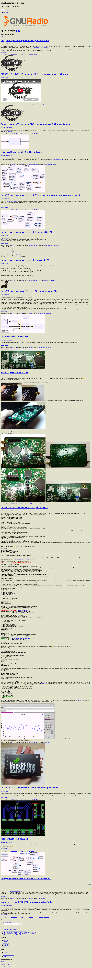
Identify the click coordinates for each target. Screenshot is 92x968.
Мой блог (3, 961)
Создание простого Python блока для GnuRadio (25, 40)
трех (7, 201)
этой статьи (44, 683)
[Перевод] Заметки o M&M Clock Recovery (23, 152)
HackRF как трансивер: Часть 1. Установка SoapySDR (29, 291)
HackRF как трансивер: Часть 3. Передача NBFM (26, 232)
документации (44, 47)
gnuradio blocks (51, 164)
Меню (2, 9)
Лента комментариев (8, 955)
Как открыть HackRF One (14, 372)
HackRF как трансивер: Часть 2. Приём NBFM (25, 260)
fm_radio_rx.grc (79, 700)
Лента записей (7, 953)
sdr (44, 898)
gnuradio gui (42, 917)
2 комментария (4, 263)
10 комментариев (5, 198)
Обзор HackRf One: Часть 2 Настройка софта (24, 507)
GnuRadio (5, 12)
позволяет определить (58, 159)
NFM (52, 245)
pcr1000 (47, 917)
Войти (5, 952)
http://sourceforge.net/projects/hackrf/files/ (24, 559)
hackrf (49, 104)
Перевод (36, 164)
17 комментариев (5, 294)
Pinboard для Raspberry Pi (14, 838)
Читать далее (4, 52)
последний (11, 201)
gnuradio (45, 104)
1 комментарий (4, 44)
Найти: (2, 924)
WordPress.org (6, 956)
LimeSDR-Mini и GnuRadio (10, 929)
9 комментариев (4, 791)
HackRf (35, 104)
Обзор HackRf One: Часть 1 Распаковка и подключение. (29, 787)
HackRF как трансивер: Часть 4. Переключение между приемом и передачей (40, 195)
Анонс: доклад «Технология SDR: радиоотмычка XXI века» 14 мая (35, 124)
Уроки (35, 54)
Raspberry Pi (31, 851)
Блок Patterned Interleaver (14, 336)
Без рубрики (6, 944)
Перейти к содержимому (11, 9)
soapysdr (43, 313)
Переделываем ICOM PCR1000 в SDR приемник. (26, 878)
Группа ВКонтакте (5, 964)
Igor (18, 30)
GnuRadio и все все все (12, 3)
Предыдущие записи (6, 36)
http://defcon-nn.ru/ (7, 131)
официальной (36, 47)
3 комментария (4, 77)
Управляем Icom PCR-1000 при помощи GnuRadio (27, 902)
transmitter (56, 245)
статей (15, 201)
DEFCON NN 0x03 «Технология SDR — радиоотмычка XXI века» (34, 74)
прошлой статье (5, 238)
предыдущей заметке (15, 891)
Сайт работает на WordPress (7, 966)
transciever (53, 209)
